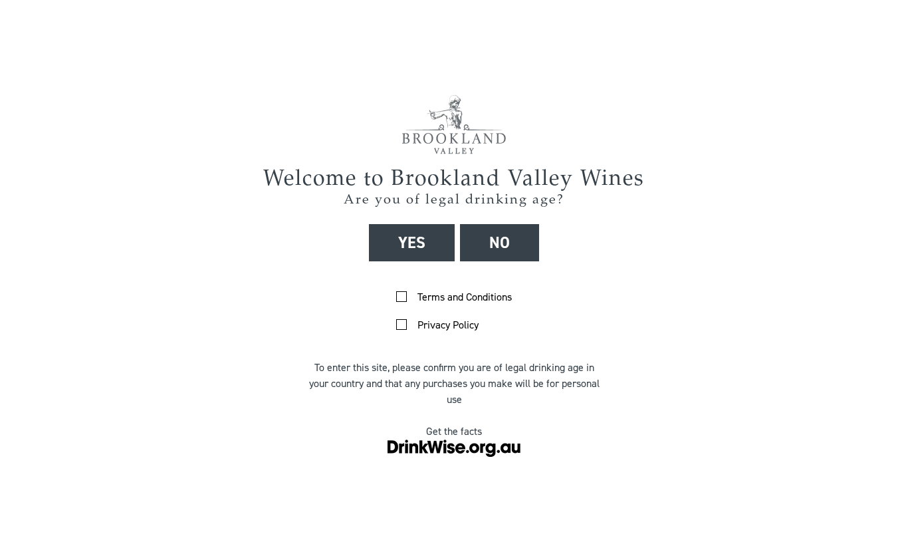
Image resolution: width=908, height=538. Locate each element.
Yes (411, 242)
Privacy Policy (448, 325)
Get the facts (454, 431)
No (499, 242)
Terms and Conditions (464, 297)
